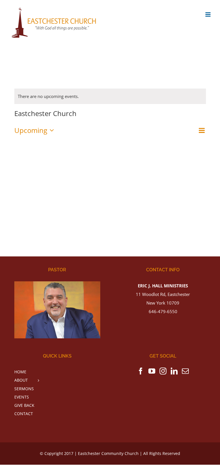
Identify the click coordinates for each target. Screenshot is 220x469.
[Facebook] (140, 371)
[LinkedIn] (174, 371)
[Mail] (185, 371)
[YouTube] (151, 371)
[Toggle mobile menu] (208, 14)
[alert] (110, 96)
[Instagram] (163, 371)
